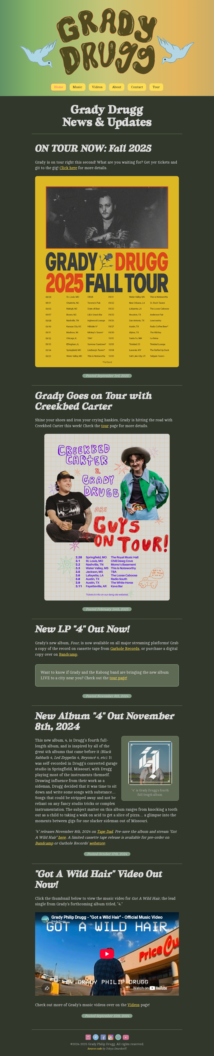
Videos (97, 87)
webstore (97, 843)
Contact (137, 87)
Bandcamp (68, 654)
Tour (156, 87)
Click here (68, 168)
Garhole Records (124, 649)
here (62, 837)
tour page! (118, 678)
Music (77, 87)
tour (105, 426)
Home (58, 87)
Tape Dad (105, 832)
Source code (94, 1048)
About (116, 87)
